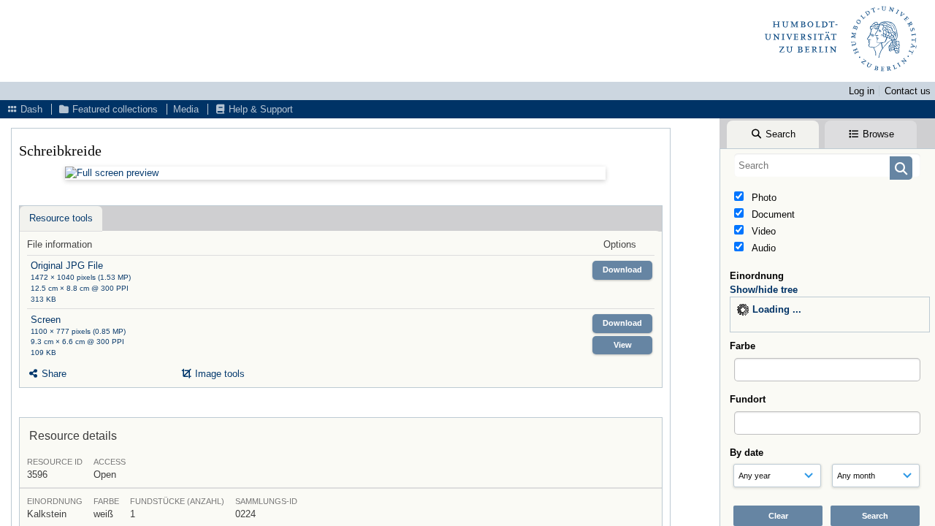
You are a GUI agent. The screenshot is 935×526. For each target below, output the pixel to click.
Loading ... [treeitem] (776, 309)
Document (772, 214)
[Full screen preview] (335, 173)
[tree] (830, 314)
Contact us (908, 90)
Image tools (218, 373)
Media (186, 109)
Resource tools (61, 218)
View (623, 344)
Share (52, 373)
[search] (827, 165)
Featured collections (113, 109)
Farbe (742, 345)
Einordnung (757, 275)
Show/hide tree (764, 289)
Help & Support (259, 109)
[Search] (901, 168)
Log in (861, 90)
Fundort (748, 399)
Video (762, 231)
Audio (762, 248)
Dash (30, 109)
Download (622, 269)
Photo (762, 197)
